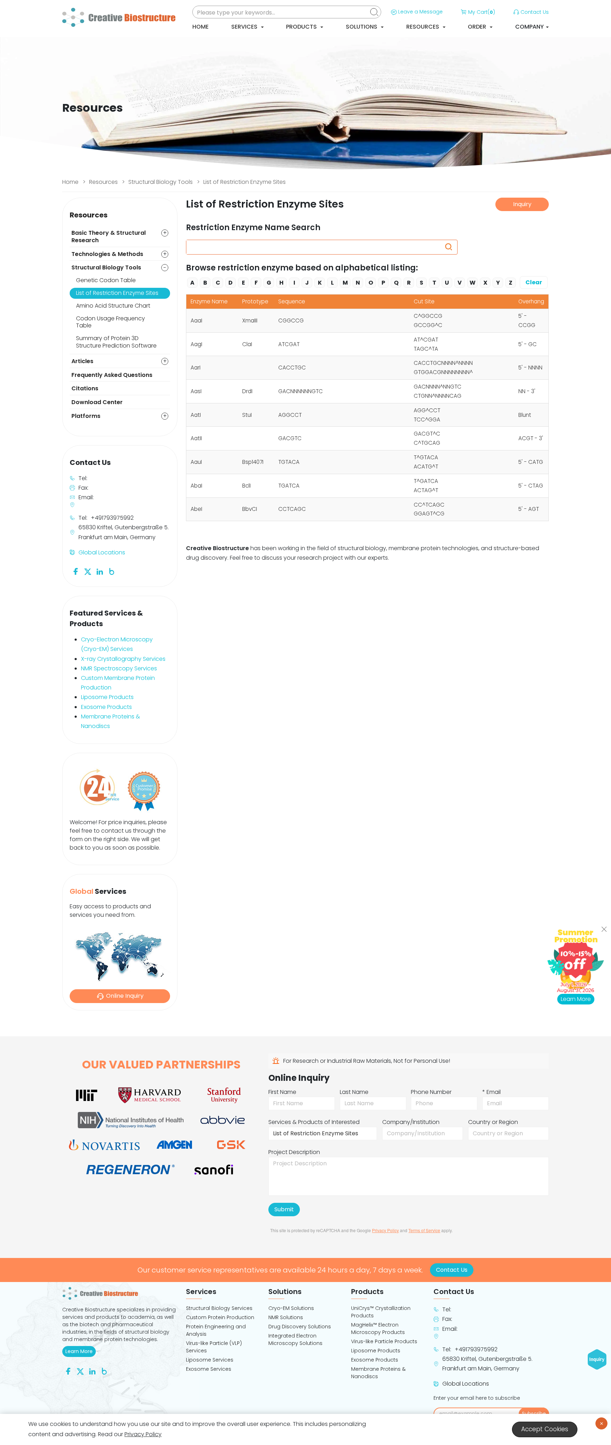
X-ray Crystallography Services (123, 659)
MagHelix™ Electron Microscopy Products (378, 1328)
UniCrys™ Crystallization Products (381, 1312)
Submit (284, 1209)
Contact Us (534, 12)
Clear (533, 282)
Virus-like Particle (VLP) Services (214, 1347)
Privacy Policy (385, 1230)
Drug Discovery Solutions (299, 1326)
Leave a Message (420, 11)
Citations (84, 388)
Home (200, 27)
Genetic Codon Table (106, 280)
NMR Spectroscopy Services (119, 668)
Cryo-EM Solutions (291, 1308)
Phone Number (431, 1092)
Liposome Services (209, 1359)
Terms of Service (424, 1230)
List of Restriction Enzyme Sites (244, 182)
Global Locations (101, 552)
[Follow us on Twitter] (87, 571)
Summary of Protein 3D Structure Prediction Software (116, 342)
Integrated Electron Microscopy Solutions (295, 1339)
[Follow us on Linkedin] (99, 571)
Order (478, 27)
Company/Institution (411, 1122)
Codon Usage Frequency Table (110, 322)
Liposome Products (107, 697)
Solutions (362, 27)
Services (245, 27)
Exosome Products (106, 707)
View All (367, 533)
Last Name (354, 1092)
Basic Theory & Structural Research (108, 236)
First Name (282, 1092)
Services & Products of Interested (314, 1122)
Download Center (97, 402)
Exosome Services (208, 1369)
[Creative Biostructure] (120, 1293)
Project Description (294, 1152)
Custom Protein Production (220, 1317)
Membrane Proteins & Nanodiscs (378, 1372)
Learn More (80, 1351)
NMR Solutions (285, 1317)
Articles (82, 361)
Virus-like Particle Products (384, 1341)
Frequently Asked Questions (111, 375)
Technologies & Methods (107, 254)
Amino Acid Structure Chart (113, 306)
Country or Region (493, 1122)
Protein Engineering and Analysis (216, 1330)
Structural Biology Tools (160, 182)
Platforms (85, 416)
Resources (423, 27)
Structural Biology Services (219, 1308)
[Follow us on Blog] (111, 571)
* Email (491, 1092)
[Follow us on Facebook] (75, 571)
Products (302, 27)
